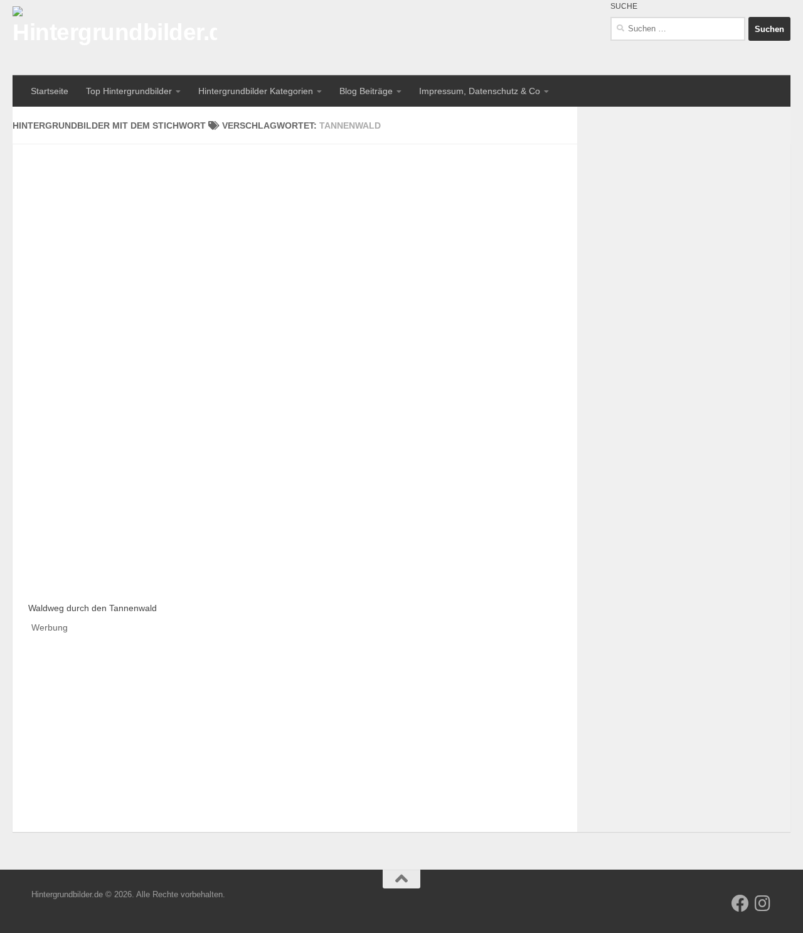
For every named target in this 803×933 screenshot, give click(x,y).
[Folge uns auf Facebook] (740, 903)
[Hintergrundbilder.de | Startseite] (115, 37)
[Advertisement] (295, 232)
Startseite (49, 91)
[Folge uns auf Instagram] (763, 903)
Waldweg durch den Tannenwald (92, 608)
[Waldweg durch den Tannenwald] (158, 466)
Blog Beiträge (366, 91)
